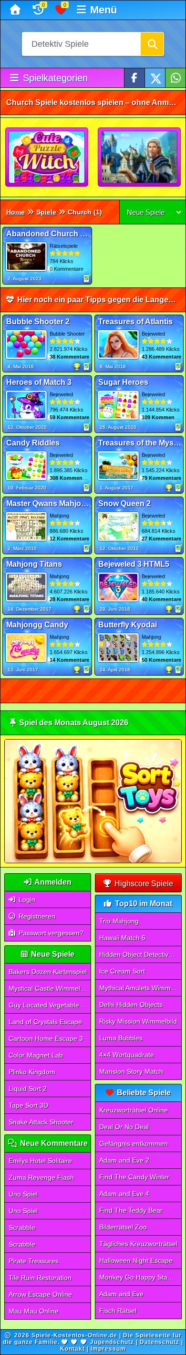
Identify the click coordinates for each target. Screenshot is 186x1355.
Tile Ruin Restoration (40, 1277)
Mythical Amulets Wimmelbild (140, 988)
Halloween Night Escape (136, 1260)
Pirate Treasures (34, 1261)
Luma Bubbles (121, 1038)
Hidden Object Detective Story (140, 954)
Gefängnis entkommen (133, 1143)
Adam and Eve (121, 1294)
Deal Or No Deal (124, 1127)
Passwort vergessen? (50, 933)
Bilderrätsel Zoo (123, 1227)
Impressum (108, 1348)
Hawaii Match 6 (122, 938)
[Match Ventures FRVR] (140, 157)
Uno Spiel (23, 1194)
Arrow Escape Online (40, 1294)
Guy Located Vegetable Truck (50, 1005)
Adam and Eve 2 (124, 1160)
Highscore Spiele (143, 883)
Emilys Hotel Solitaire (40, 1160)
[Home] (16, 10)
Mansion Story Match (131, 1071)
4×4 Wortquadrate (126, 1055)
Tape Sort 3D (28, 1105)
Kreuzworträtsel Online (133, 1110)
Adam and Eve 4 (124, 1193)
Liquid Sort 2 (28, 1088)
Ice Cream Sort (122, 971)
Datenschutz (159, 1342)
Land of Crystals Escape (45, 1022)
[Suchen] (152, 44)
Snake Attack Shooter (41, 1122)
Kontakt (72, 1348)
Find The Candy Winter (134, 1177)
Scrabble (22, 1227)
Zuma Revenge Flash (41, 1177)
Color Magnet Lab (36, 1055)
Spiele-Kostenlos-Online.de (74, 1335)
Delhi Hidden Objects (131, 1004)
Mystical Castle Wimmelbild (50, 988)
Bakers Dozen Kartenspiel (48, 971)
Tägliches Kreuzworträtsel (138, 1244)
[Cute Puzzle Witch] (47, 157)
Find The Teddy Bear (131, 1210)
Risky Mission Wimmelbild (138, 1021)
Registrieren (36, 916)
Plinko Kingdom (32, 1072)
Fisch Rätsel (117, 1310)
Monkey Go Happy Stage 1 (140, 1277)
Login (26, 899)
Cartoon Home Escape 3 (46, 1038)
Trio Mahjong (119, 921)
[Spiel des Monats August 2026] (93, 861)
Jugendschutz (112, 1342)
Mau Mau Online (34, 1311)
